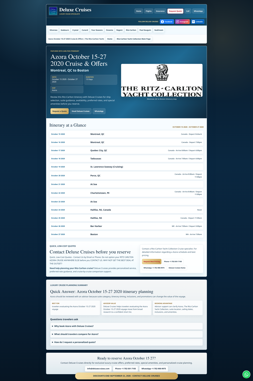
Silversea (53, 30)
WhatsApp (198, 11)
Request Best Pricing (152, 261)
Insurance (160, 11)
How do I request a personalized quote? (75, 342)
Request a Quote (59, 111)
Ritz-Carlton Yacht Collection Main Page (133, 39)
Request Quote (175, 11)
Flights (149, 11)
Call (187, 11)
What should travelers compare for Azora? (76, 334)
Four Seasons (97, 30)
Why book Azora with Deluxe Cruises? (74, 326)
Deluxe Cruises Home (177, 268)
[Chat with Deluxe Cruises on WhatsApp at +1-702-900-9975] (246, 374)
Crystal (75, 30)
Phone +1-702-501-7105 (173, 261)
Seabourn (65, 30)
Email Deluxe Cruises (81, 111)
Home (138, 11)
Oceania (109, 30)
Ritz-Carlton (131, 30)
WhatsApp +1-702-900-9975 (154, 268)
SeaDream (158, 30)
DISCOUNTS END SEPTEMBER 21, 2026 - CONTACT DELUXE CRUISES (126, 376)
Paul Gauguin (145, 30)
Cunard (85, 30)
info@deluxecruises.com (98, 368)
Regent (119, 30)
